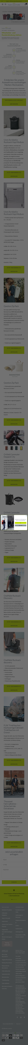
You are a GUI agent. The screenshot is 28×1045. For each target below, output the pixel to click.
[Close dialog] (26, 515)
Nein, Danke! (20, 525)
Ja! (20, 522)
